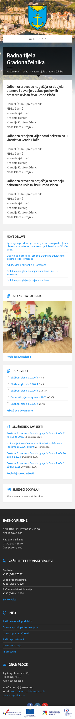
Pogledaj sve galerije (19, 356)
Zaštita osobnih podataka (17, 621)
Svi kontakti (9, 599)
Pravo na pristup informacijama (20, 627)
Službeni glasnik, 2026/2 (24, 403)
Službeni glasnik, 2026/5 (24, 377)
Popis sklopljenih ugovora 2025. (29, 397)
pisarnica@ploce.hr (14, 695)
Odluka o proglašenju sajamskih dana (28, 280)
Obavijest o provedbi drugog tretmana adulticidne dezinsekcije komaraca (36, 257)
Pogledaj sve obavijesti (20, 473)
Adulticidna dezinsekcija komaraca (26, 265)
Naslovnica (13, 71)
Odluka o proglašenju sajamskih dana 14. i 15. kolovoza (32, 272)
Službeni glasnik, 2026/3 (24, 390)
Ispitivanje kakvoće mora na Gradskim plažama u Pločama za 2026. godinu (34, 445)
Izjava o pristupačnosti (16, 633)
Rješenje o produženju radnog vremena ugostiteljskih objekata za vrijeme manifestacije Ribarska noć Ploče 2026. (37, 246)
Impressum (9, 651)
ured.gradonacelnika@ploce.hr (27, 691)
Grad (25, 71)
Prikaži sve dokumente (20, 410)
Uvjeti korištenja (12, 645)
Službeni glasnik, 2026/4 (24, 384)
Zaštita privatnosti (13, 639)
